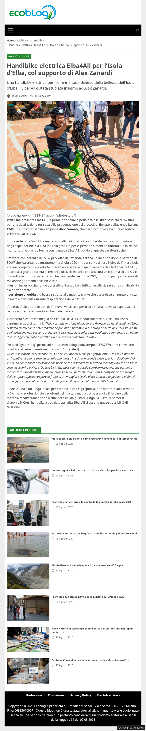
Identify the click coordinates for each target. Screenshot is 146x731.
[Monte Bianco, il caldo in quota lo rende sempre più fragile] (28, 576)
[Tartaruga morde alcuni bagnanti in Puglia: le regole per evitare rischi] (28, 544)
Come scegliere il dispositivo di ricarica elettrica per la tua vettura (92, 470)
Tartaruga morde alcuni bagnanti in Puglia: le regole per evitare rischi (94, 533)
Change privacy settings (131, 727)
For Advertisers (108, 695)
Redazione (34, 695)
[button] (137, 30)
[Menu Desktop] (10, 30)
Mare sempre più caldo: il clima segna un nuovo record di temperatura (95, 438)
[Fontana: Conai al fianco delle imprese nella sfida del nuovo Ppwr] (28, 671)
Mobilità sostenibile (19, 56)
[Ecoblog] (32, 12)
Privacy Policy (80, 695)
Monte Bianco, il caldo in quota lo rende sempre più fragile (87, 565)
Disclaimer (56, 695)
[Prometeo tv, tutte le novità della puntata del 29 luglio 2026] (28, 608)
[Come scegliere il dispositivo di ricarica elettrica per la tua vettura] (28, 481)
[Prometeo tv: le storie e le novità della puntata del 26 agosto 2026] (28, 513)
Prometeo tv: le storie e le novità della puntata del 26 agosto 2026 (91, 502)
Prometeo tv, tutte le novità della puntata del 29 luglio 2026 (88, 596)
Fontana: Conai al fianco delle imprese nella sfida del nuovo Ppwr (91, 660)
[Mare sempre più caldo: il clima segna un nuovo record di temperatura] (28, 449)
